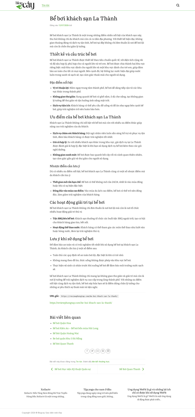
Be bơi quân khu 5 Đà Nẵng (67, 338)
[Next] (174, 397)
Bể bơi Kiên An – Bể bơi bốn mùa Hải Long (75, 328)
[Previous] (21, 397)
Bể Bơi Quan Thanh (63, 343)
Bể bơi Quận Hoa (62, 323)
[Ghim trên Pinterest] (102, 351)
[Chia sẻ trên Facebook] (87, 351)
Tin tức (45, 5)
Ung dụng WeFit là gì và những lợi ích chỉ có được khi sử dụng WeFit (149, 391)
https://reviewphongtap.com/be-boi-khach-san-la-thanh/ (81, 302)
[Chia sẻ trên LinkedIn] (108, 351)
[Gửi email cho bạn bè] (97, 351)
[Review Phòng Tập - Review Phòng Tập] (27, 5)
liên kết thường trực (100, 361)
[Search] (177, 5)
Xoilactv (46, 389)
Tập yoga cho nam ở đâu (97, 389)
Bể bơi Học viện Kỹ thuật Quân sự (72, 369)
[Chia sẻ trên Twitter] (92, 351)
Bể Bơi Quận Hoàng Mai (66, 333)
